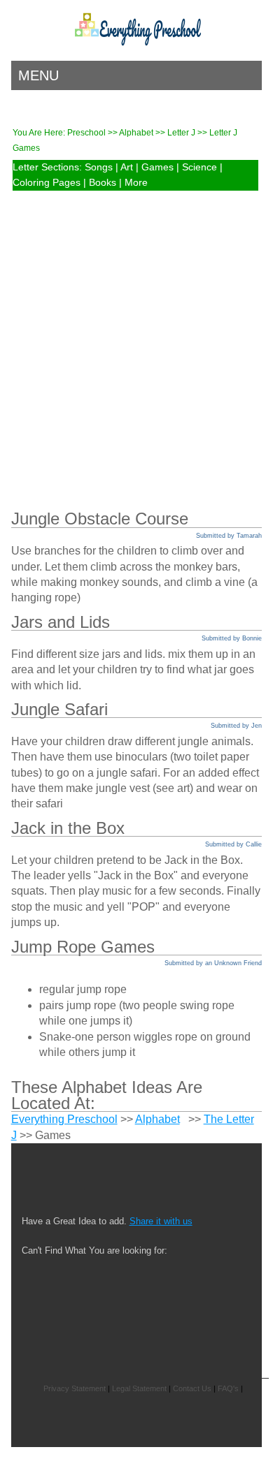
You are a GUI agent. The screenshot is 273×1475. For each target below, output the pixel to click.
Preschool (86, 133)
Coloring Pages (46, 182)
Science (199, 167)
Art (126, 167)
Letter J (182, 133)
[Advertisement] (136, 337)
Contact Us (192, 1388)
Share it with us (161, 1221)
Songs (99, 167)
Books (102, 182)
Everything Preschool (64, 1119)
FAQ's (228, 1388)
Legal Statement (139, 1388)
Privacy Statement (74, 1388)
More (136, 182)
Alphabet (137, 133)
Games (157, 167)
